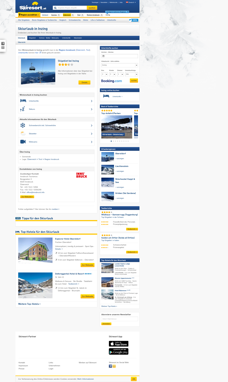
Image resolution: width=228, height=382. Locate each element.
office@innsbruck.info (35, 192)
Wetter (85, 20)
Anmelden (106, 324)
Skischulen (78, 38)
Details (84, 82)
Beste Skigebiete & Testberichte (44, 20)
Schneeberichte (75, 20)
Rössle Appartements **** (124, 278)
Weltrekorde (113, 2)
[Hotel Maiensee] (107, 294)
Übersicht (21, 42)
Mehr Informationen (85, 379)
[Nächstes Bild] (136, 126)
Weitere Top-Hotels (28, 304)
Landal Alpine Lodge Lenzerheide (122, 265)
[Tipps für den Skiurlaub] (133, 20)
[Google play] (118, 354)
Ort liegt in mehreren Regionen (116, 12)
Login (51, 369)
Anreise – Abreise (107, 52)
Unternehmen (54, 366)
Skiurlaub (21, 38)
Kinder (111, 70)
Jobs (121, 2)
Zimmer (119, 70)
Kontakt (22, 362)
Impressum (23, 366)
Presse (21, 369)
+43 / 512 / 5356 (31, 187)
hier (36, 53)
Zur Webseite (27, 197)
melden (55, 209)
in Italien (116, 240)
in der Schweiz (118, 217)
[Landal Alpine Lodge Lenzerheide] (107, 268)
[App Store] (118, 347)
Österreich (80, 50)
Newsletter (104, 2)
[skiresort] (32, 6)
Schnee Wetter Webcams (49, 38)
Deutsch (131, 2)
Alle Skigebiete (24, 20)
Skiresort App (115, 337)
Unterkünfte (111, 20)
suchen (134, 80)
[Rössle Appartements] (107, 282)
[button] (111, 81)
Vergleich (62, 20)
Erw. (102, 70)
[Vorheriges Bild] (103, 126)
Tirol (88, 50)
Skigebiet (32, 38)
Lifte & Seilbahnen (98, 20)
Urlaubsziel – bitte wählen (110, 61)
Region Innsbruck (51, 159)
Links (51, 362)
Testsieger (95, 2)
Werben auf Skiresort (87, 362)
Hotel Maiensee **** (122, 291)
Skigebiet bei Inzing (68, 61)
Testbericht (73, 284)
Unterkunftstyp (130, 70)
